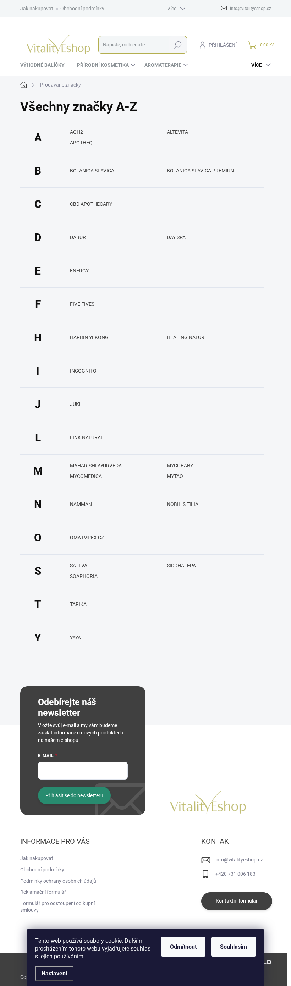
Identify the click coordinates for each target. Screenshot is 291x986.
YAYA (75, 637)
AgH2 (76, 132)
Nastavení (54, 973)
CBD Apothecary (91, 204)
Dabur (78, 237)
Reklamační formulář (43, 892)
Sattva (78, 565)
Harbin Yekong (89, 337)
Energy (79, 271)
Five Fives (82, 304)
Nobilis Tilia (182, 504)
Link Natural (87, 437)
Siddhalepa (181, 565)
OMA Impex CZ (87, 537)
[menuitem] (45, 65)
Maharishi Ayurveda (96, 465)
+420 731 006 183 (235, 874)
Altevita (177, 132)
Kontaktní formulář (237, 901)
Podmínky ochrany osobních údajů (58, 881)
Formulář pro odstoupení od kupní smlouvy (57, 906)
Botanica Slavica (92, 170)
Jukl (76, 404)
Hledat (177, 45)
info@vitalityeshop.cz (239, 860)
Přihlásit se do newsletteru (74, 795)
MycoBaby (180, 465)
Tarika (78, 604)
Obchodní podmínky (82, 8)
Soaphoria (84, 576)
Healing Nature (187, 337)
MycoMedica (86, 476)
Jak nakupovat (36, 8)
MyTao (175, 476)
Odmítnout (183, 946)
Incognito (83, 371)
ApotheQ (81, 142)
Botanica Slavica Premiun (200, 170)
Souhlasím (233, 946)
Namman (81, 504)
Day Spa (176, 237)
